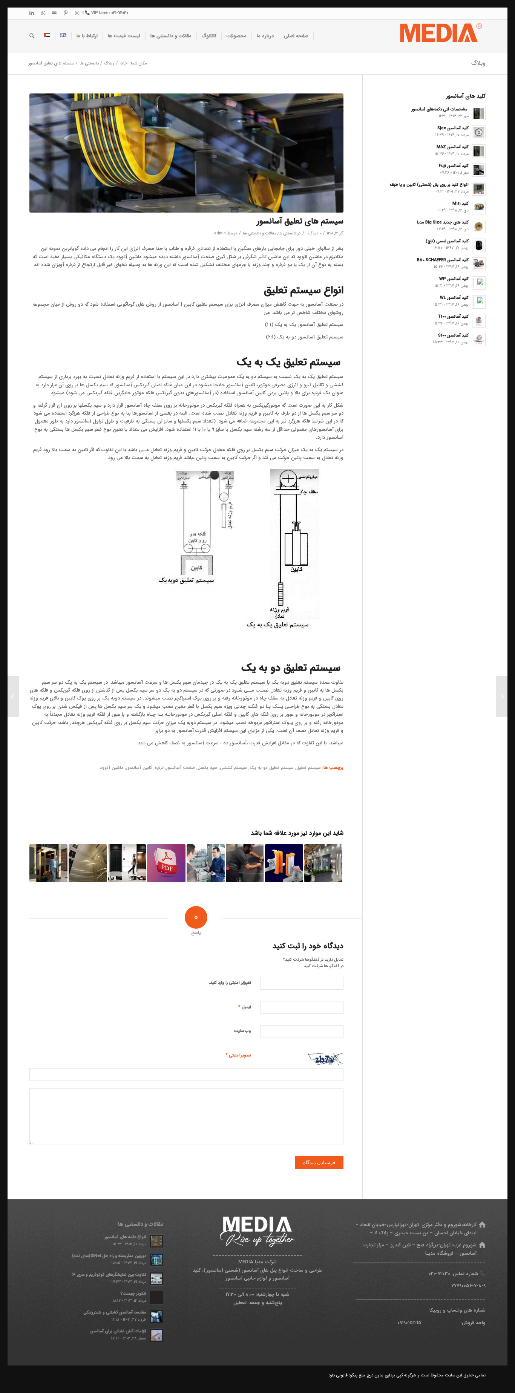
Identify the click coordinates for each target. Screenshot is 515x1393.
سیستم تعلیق (308, 767)
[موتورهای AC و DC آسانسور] (501, 696)
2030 (445, 1274)
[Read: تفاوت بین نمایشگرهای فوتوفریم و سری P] (156, 1279)
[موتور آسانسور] (186, 153)
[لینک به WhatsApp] (43, 13)
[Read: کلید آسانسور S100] (479, 339)
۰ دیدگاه (313, 233)
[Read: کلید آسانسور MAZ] (479, 151)
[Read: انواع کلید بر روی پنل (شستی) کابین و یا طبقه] (479, 189)
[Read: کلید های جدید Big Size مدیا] (479, 226)
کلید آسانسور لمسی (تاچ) (447, 241)
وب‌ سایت (242, 1031)
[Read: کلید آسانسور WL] (479, 302)
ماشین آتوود (111, 767)
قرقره (159, 767)
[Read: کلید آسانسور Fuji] (479, 170)
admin (220, 233)
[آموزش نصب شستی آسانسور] (245, 863)
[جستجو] (32, 36)
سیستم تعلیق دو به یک (272, 767)
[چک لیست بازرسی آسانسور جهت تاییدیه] (206, 863)
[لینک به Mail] (54, 13)
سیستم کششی (233, 767)
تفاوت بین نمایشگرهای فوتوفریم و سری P (109, 1274)
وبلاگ (478, 63)
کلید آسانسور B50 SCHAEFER (443, 260)
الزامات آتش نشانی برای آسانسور (118, 1331)
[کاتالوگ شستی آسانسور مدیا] (166, 863)
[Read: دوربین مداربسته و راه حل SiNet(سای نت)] (156, 1260)
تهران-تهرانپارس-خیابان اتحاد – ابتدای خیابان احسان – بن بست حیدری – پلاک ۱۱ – (416, 1229)
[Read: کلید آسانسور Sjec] (479, 132)
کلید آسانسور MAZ (453, 147)
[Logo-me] (440, 36)
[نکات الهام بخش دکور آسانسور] (48, 863)
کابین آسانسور (139, 767)
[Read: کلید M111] (479, 207)
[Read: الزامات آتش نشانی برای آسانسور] (156, 1335)
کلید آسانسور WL (454, 297)
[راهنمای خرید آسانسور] (127, 863)
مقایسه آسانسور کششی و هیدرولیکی (114, 1312)
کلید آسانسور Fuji (454, 165)
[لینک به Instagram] (77, 13)
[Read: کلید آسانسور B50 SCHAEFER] (479, 264)
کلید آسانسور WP (454, 279)
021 (432, 1274)
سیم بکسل (207, 767)
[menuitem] (296, 36)
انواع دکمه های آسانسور (125, 1237)
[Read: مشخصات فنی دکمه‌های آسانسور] (479, 113)
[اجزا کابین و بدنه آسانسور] (88, 863)
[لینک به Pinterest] (65, 13)
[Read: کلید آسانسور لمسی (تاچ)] (479, 245)
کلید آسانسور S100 (453, 335)
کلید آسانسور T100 (453, 316)
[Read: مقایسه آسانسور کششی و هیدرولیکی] (156, 1316)
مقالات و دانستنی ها (259, 233)
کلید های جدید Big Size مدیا (443, 222)
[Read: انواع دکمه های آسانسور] (156, 1241)
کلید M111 (460, 203)
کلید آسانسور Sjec (453, 128)
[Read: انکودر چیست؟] (156, 1297)
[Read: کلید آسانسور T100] (479, 321)
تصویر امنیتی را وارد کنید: (230, 983)
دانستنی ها (287, 233)
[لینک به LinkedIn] (31, 13)
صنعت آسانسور (180, 767)
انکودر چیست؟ (133, 1293)
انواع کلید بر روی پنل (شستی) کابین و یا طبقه (429, 184)
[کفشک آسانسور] (284, 863)
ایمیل (244, 1007)
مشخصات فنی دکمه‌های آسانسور (440, 109)
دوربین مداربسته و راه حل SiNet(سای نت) (109, 1255)
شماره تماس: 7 (458, 1274)
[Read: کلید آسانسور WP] (479, 283)
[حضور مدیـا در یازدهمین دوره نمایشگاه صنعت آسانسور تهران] (323, 863)
